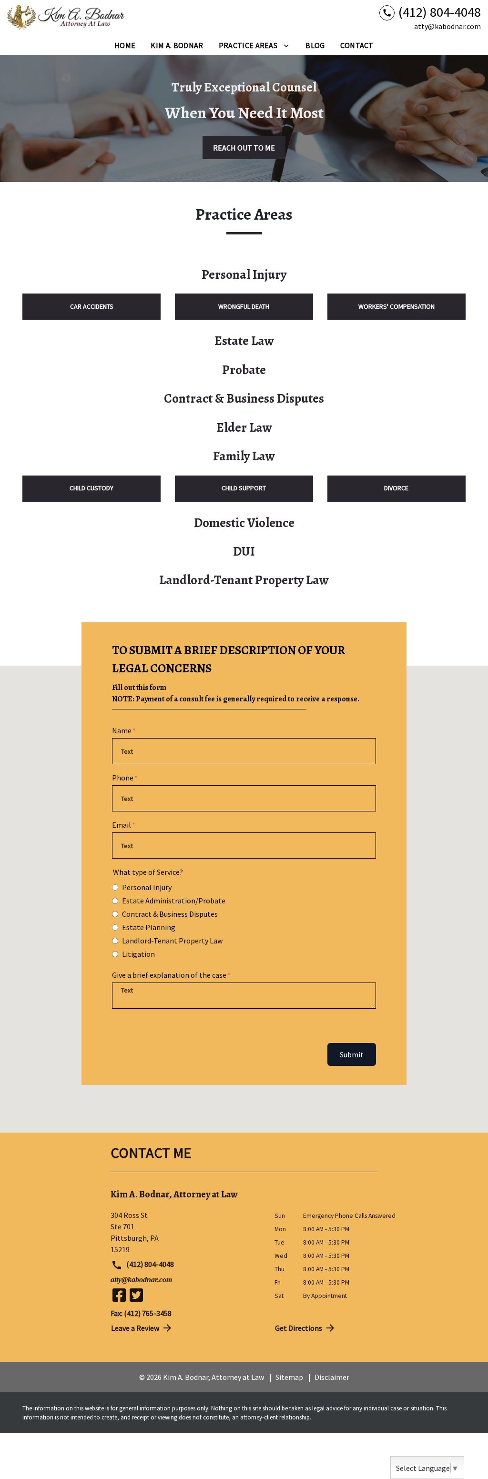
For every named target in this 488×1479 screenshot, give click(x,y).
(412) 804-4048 (149, 1264)
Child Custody (91, 488)
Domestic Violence (244, 522)
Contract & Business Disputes (244, 398)
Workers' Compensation (396, 306)
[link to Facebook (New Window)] (119, 1295)
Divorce (396, 488)
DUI (244, 551)
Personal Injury (244, 274)
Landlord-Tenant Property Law (244, 579)
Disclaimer (332, 1377)
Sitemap (289, 1377)
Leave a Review (135, 1328)
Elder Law (244, 427)
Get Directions (298, 1328)
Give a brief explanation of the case (169, 975)
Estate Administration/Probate (173, 900)
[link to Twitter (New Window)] (136, 1295)
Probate (244, 369)
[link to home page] (66, 18)
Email (121, 825)
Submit (352, 1054)
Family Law (244, 456)
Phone (122, 777)
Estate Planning (148, 927)
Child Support (244, 488)
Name (122, 730)
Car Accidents (91, 306)
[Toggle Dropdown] (286, 45)
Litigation (138, 954)
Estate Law (244, 340)
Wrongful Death (243, 306)
